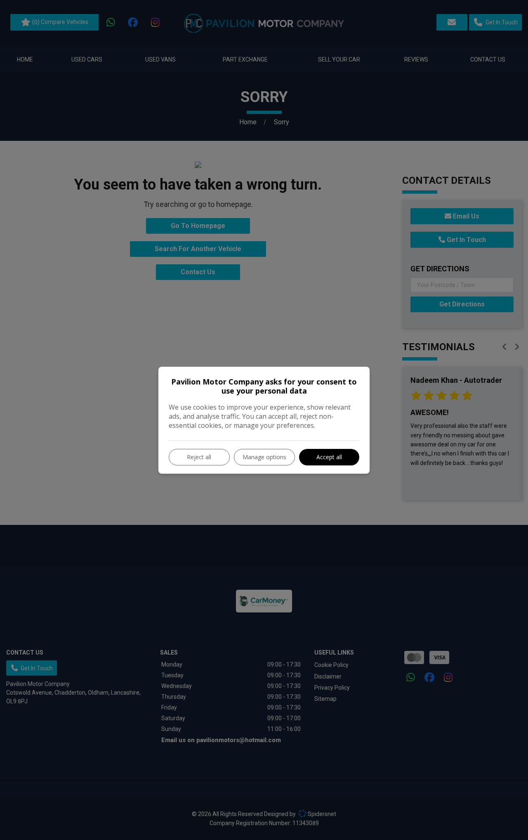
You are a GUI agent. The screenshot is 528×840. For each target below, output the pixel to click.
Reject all (199, 457)
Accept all (329, 457)
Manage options (264, 457)
